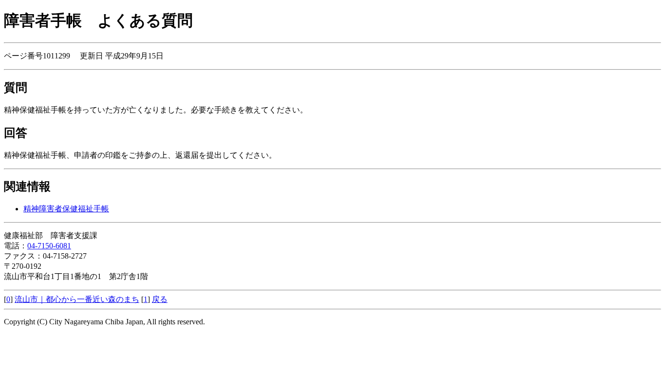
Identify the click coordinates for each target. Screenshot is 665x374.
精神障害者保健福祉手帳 (66, 209)
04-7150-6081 (49, 246)
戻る (159, 299)
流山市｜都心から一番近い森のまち (77, 299)
